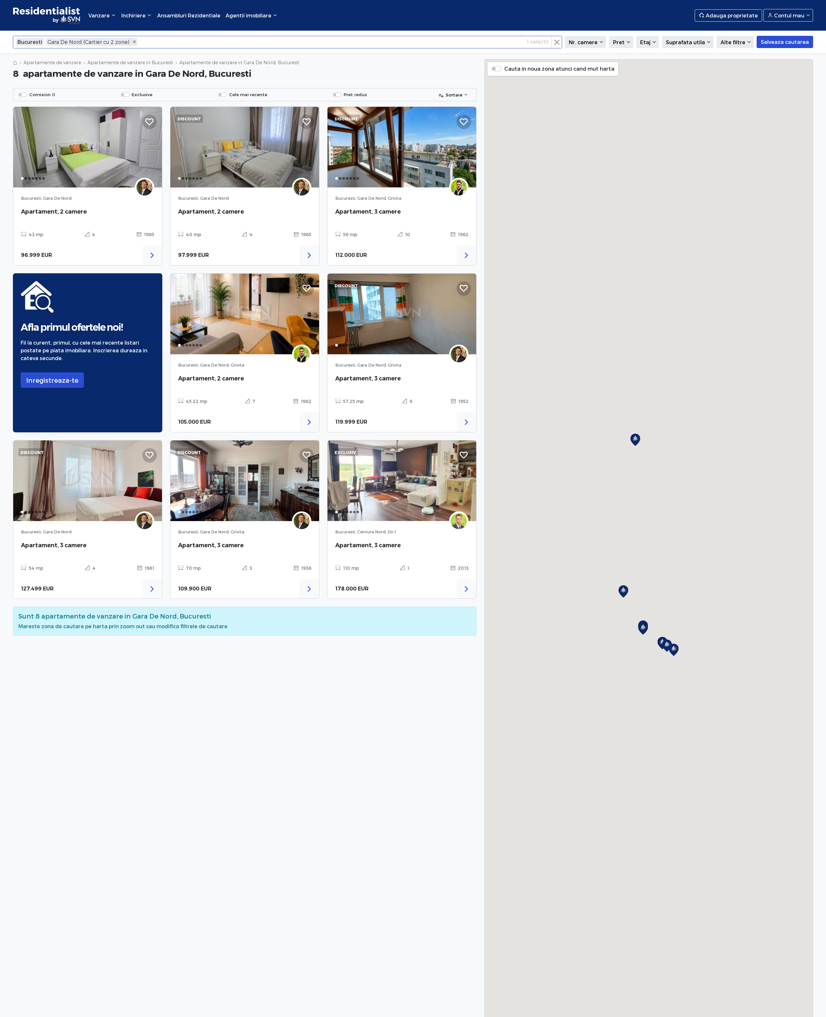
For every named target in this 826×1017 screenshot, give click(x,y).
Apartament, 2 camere (54, 211)
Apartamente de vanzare (52, 62)
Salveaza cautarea (785, 42)
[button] (643, 628)
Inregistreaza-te (52, 380)
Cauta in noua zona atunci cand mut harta (559, 68)
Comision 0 (42, 94)
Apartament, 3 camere (368, 211)
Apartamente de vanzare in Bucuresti (130, 62)
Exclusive (142, 94)
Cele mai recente (248, 94)
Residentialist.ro (47, 15)
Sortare (454, 94)
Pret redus (355, 94)
